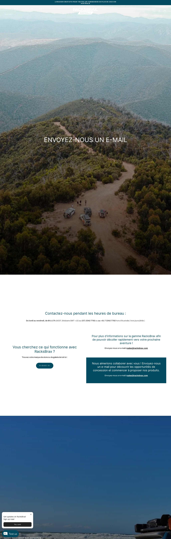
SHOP (7, 8)
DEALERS (42, 8)
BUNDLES (18, 8)
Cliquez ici (44, 365)
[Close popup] (30, 514)
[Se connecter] (159, 11)
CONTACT (9, 14)
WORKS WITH (30, 8)
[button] (154, 11)
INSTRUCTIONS (55, 8)
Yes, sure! (17, 524)
